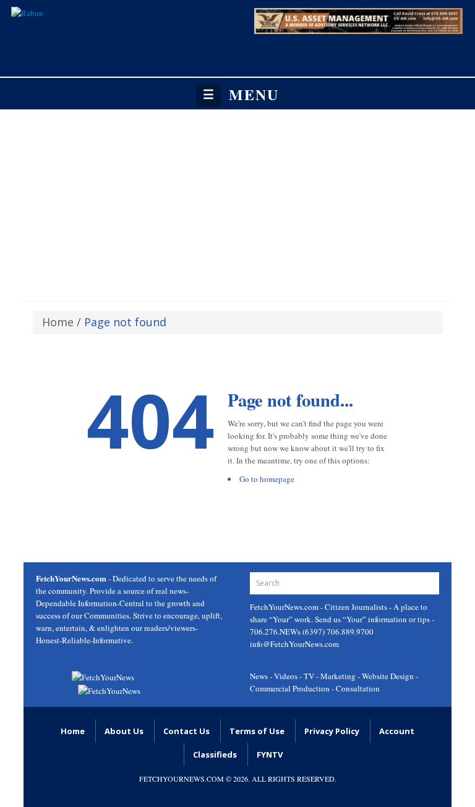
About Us (124, 731)
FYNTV (270, 754)
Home (58, 322)
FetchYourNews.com (285, 606)
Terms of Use (257, 731)
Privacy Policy (331, 731)
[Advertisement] (237, 202)
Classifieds (215, 754)
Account (396, 731)
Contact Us (186, 731)
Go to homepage (266, 478)
